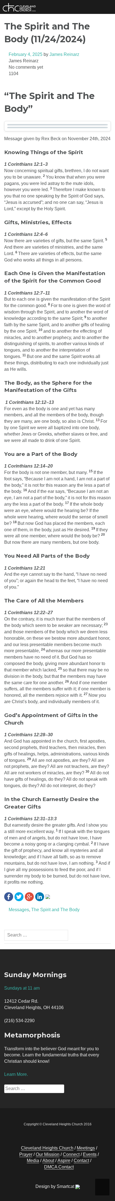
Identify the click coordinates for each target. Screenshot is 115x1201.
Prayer (25, 1154)
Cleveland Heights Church (47, 1148)
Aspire (64, 1160)
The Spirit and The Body (55, 909)
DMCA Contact (59, 1167)
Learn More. (16, 1074)
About (48, 1160)
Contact (81, 1160)
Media (33, 1160)
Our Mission (47, 1154)
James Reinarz (64, 54)
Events (90, 1154)
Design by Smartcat (55, 1186)
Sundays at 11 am (22, 988)
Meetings (86, 1148)
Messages (19, 909)
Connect (71, 1154)
